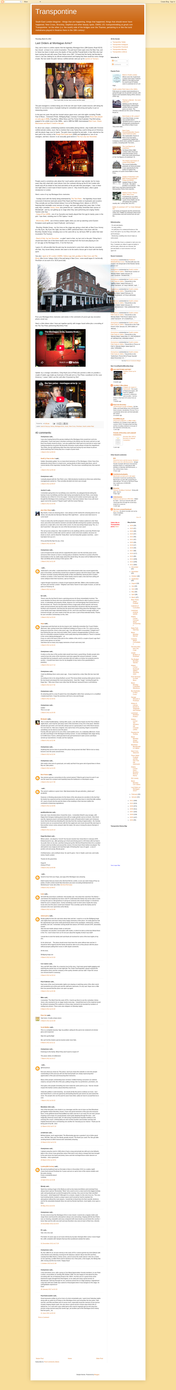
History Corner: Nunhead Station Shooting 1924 (135, 670)
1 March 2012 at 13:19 (48, 589)
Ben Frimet (44, 774)
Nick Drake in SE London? (131, 116)
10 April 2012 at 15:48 (48, 1180)
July (132, 586)
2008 (131, 809)
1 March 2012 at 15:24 (48, 617)
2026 (131, 525)
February (134, 794)
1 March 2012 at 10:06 (48, 504)
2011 (131, 800)
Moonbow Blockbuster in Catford (136, 746)
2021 (131, 539)
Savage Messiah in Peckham (135, 699)
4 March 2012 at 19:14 (48, 975)
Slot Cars (116, 511)
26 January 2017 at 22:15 (49, 1289)
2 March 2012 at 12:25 (48, 768)
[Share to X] (62, 423)
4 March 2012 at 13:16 (48, 957)
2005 (131, 817)
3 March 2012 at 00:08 (48, 867)
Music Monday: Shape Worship (135, 739)
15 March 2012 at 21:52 (48, 1142)
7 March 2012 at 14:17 (48, 1058)
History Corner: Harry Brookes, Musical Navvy (135, 771)
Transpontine (56, 12)
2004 (131, 820)
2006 (131, 814)
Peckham (79, 426)
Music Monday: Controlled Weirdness (135, 685)
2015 (131, 556)
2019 (131, 545)
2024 (131, 531)
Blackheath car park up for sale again (124, 476)
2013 (131, 562)
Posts (115, 61)
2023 (131, 534)
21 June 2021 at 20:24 (48, 1313)
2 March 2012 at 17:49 (48, 782)
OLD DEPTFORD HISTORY (122, 369)
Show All (138, 449)
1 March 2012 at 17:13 (48, 665)
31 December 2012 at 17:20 (50, 1243)
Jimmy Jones (55, 207)
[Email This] (58, 423)
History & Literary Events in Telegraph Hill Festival (135, 707)
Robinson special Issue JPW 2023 (123, 499)
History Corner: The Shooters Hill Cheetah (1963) (135, 724)
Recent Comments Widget (133, 360)
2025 (131, 528)
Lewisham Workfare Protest (135, 714)
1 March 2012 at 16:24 (48, 645)
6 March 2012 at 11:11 (48, 1042)
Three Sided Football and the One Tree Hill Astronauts (135, 760)
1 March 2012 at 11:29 (48, 561)
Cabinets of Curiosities (135, 606)
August (133, 583)
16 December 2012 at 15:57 (50, 1224)
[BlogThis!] (60, 423)
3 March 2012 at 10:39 (48, 909)
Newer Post (39, 1358)
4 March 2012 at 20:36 (48, 991)
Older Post (99, 1358)
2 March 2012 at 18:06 (48, 806)
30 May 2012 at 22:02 (48, 1206)
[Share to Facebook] (64, 423)
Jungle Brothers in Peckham (135, 654)
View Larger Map (115, 865)
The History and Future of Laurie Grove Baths (130, 161)
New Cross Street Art (135, 752)
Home (70, 1358)
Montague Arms (59, 426)
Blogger (96, 1374)
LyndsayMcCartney (47, 1166)
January (134, 797)
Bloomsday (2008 (42, 221)
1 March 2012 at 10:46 (48, 543)
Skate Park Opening (135, 629)
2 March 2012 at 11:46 (48, 740)
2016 (131, 553)
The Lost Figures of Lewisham (128, 147)
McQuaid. (44, 719)
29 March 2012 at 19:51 (48, 1160)
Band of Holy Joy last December (47, 238)
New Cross (72, 426)
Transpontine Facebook (120, 47)
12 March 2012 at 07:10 (48, 1126)
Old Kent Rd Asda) (66, 885)
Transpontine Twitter (119, 42)
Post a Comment (43, 1317)
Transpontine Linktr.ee (120, 52)
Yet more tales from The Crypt (135, 648)
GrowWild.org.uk (118, 419)
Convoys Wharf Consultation (135, 641)
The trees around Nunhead (122, 509)
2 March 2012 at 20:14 (48, 830)
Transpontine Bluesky (120, 49)
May (133, 592)
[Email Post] (53, 423)
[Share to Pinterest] (67, 423)
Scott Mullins (45, 1027)
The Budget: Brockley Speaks (135, 661)
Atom (117, 526)
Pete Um (44, 1015)
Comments (117, 64)
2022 (131, 537)
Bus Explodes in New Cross (135, 692)
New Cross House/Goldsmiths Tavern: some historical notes (130, 132)
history (52, 426)
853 (114, 458)
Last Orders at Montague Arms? (135, 789)
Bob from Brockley (119, 405)
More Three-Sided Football (135, 601)
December (134, 567)
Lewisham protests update (134, 612)
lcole (42, 894)
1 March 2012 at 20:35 (48, 712)
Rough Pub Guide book (64, 134)
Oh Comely (134, 778)
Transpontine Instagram (120, 44)
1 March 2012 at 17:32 (48, 685)
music (66, 426)
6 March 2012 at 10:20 (48, 1009)
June (133, 589)
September (135, 579)
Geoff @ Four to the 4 (48, 458)
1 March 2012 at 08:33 (48, 452)
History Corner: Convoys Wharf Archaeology (135, 621)
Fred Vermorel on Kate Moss (135, 678)
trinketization (117, 497)
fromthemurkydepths (120, 474)
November (134, 571)
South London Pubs (88, 426)
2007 (131, 812)
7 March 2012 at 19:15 (48, 1100)
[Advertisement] (69, 1338)
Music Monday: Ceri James (135, 782)
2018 (131, 548)
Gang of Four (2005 (43, 214)
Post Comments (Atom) (51, 1362)
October (134, 576)
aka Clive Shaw (46, 510)
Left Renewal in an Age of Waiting (123, 406)
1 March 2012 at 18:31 (48, 699)
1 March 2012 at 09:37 (48, 484)
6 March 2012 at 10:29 (48, 1021)
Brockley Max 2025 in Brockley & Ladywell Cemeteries (129, 438)
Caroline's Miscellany (120, 385)
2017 (131, 551)
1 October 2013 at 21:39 (48, 1263)
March (133, 597)
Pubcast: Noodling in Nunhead (122, 490)
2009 (131, 806)
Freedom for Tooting (135, 733)
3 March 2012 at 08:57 (48, 887)
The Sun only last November (87, 137)
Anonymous (115, 260)
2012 (131, 565)
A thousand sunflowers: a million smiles (124, 420)
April (133, 594)
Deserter (116, 488)
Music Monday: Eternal (135, 634)
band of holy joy (45, 426)
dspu (42, 623)
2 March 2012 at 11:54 (48, 754)
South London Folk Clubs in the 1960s (125, 89)
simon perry (45, 916)
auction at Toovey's (92, 59)
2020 (131, 542)
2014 (131, 559)
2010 (131, 803)
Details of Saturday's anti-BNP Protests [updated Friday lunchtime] (130, 178)
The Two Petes (76, 199)
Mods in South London (129, 75)
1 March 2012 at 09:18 (48, 470)
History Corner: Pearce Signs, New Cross (129, 193)
